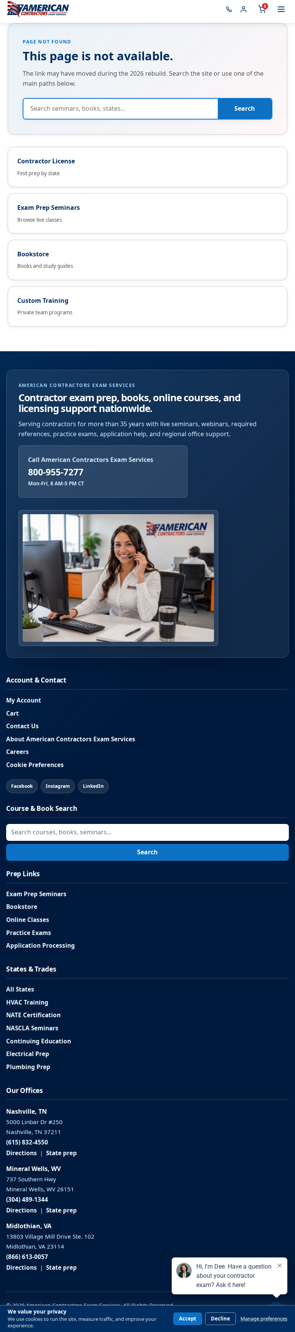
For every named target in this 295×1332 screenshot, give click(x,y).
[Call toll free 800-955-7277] (229, 9)
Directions (21, 1153)
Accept (187, 1318)
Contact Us (22, 726)
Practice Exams (28, 933)
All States (20, 989)
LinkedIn (93, 786)
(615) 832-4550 (27, 1142)
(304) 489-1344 (27, 1200)
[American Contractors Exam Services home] (38, 9)
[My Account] (243, 9)
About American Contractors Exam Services (70, 739)
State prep (61, 1153)
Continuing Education (38, 1041)
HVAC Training (27, 1002)
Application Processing (40, 946)
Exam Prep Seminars (36, 894)
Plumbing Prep (28, 1067)
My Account (23, 700)
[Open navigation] (281, 9)
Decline (220, 1318)
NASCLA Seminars (32, 1028)
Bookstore (21, 907)
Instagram (58, 786)
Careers (17, 752)
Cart (12, 713)
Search (244, 108)
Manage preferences (263, 1318)
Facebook (22, 786)
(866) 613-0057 (27, 1257)
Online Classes (27, 920)
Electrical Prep (27, 1054)
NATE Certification (33, 1015)
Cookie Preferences (35, 765)
